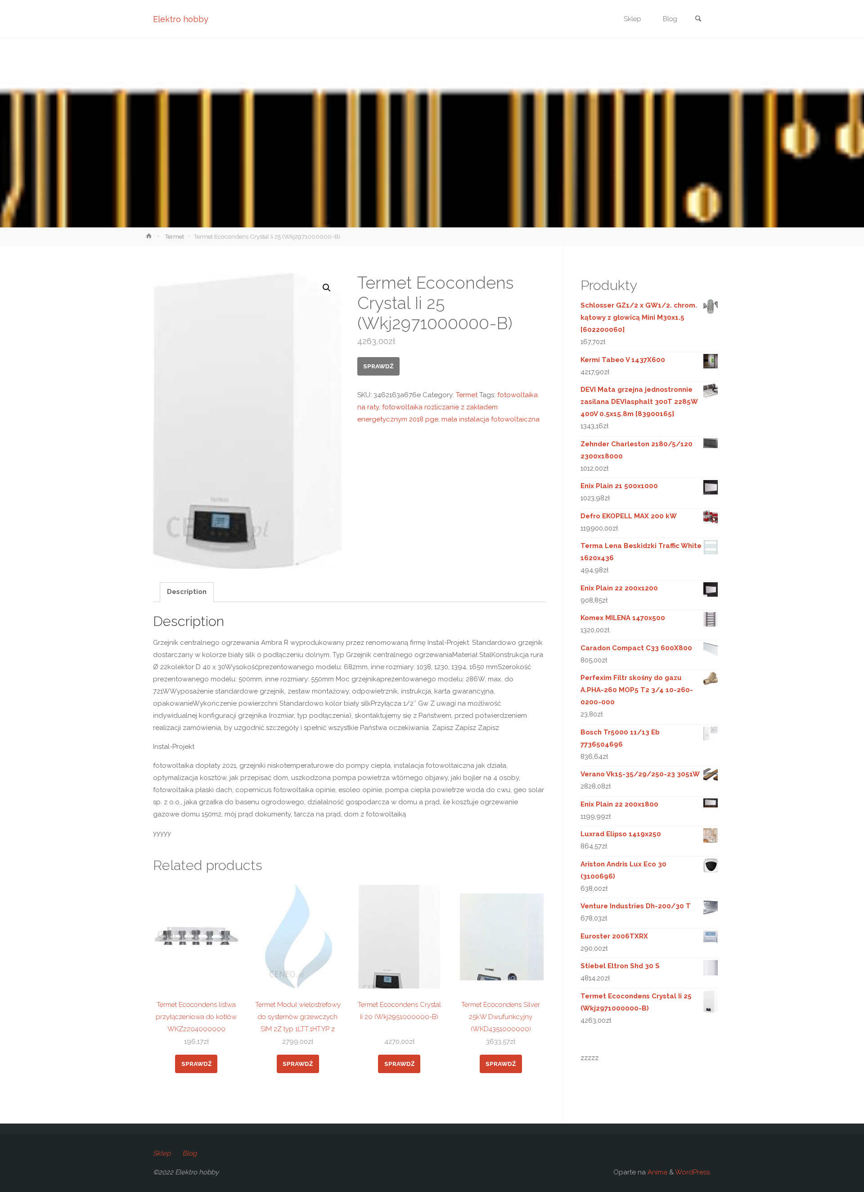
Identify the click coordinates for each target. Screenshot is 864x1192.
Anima (656, 1172)
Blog (189, 1153)
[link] (698, 19)
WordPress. (693, 1172)
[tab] (187, 592)
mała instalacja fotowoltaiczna (490, 419)
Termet (174, 236)
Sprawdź (378, 366)
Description (187, 592)
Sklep (162, 1153)
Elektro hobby (180, 19)
